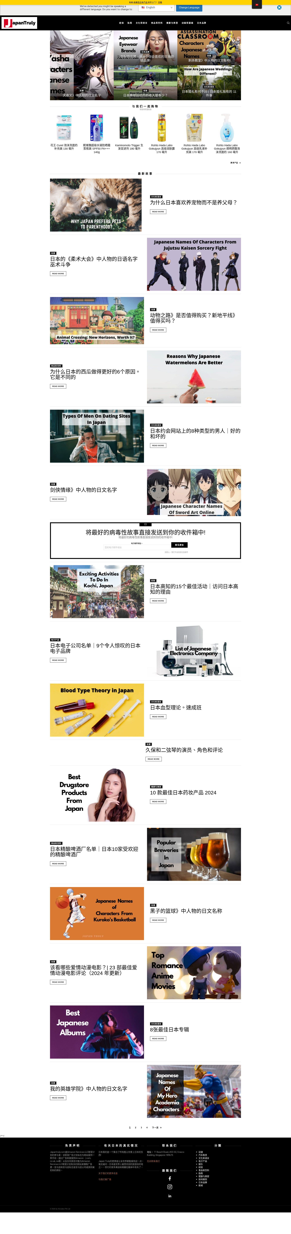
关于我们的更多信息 (108, 1173)
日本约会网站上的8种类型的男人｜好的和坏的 (195, 433)
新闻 (201, 1185)
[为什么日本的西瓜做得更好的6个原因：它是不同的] (194, 376)
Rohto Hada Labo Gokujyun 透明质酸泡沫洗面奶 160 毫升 (227, 149)
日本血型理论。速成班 (176, 707)
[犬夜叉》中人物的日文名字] (82, 65)
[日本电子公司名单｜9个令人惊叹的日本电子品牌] (194, 650)
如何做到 (203, 1179)
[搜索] (288, 22)
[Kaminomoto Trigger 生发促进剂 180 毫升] (129, 128)
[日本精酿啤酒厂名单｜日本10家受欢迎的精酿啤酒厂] (194, 854)
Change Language (189, 7)
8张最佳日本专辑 (169, 1030)
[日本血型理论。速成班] (97, 710)
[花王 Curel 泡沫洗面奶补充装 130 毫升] (64, 128)
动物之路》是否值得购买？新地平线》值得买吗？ (194, 318)
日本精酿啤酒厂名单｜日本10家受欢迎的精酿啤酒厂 (94, 851)
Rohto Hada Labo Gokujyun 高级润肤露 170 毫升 (162, 149)
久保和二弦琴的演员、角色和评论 (184, 750)
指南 (129, 23)
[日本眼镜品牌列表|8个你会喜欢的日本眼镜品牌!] (145, 47)
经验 (121, 23)
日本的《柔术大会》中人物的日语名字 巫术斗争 (94, 261)
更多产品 (234, 163)
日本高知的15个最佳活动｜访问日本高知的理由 (194, 589)
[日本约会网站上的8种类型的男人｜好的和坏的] (97, 436)
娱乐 (201, 1164)
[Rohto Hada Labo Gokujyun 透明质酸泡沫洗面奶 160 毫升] (227, 128)
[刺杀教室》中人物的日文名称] (209, 47)
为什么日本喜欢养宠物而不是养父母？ (194, 202)
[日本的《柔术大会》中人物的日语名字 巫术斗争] (194, 264)
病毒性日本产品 (141, 2)
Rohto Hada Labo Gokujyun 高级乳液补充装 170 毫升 (194, 149)
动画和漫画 (188, 23)
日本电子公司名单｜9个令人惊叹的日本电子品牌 (95, 648)
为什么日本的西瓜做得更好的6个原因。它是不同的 (95, 374)
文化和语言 (142, 23)
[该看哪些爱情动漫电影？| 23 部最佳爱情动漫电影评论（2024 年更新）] (194, 972)
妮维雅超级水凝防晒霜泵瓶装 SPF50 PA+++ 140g (96, 149)
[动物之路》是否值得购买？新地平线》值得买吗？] (97, 320)
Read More (158, 212)
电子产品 (55, 640)
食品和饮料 (157, 23)
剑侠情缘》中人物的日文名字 (83, 490)
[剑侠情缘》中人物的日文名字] (194, 492)
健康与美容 (172, 23)
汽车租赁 (203, 1155)
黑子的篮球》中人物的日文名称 (186, 911)
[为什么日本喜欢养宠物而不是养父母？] (97, 205)
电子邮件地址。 (137, 543)
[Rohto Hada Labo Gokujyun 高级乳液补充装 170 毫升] (194, 128)
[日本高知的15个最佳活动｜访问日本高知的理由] (97, 591)
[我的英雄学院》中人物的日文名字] (194, 1091)
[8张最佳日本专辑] (97, 1031)
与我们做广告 (105, 1179)
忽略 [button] (160, 2)
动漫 (82, 91)
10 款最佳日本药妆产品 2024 (183, 792)
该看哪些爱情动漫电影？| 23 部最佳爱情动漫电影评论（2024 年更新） (93, 970)
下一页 (155, 1127)
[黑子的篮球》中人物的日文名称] (97, 913)
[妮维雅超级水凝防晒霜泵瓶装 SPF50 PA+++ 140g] (97, 128)
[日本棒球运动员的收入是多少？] (145, 82)
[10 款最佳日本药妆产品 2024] (97, 794)
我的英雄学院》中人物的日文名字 (88, 1089)
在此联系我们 (153, 1161)
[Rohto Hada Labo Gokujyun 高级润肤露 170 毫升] (162, 128)
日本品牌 (201, 23)
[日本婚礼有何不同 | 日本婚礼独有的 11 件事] (209, 82)
